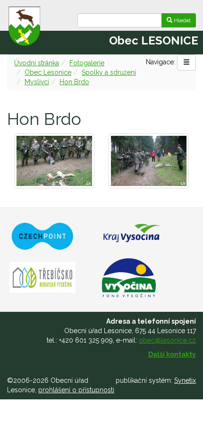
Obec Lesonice (48, 72)
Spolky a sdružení (109, 72)
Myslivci (37, 82)
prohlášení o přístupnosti (76, 390)
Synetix (185, 380)
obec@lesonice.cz (167, 340)
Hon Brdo (74, 82)
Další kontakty (172, 354)
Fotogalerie (86, 63)
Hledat (181, 20)
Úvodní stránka (36, 63)
